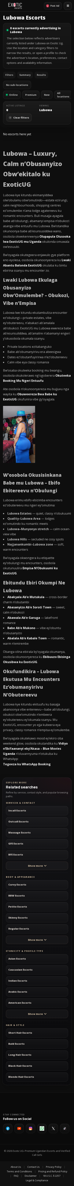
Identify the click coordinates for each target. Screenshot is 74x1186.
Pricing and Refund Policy (52, 1171)
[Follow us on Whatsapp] (42, 1128)
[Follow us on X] (53, 1128)
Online (13, 94)
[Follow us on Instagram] (30, 1128)
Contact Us (33, 1167)
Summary (25, 75)
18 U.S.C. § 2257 (51, 1175)
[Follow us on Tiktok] (64, 1128)
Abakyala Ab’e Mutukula (25, 597)
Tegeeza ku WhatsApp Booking (27, 764)
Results (41, 75)
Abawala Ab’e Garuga (23, 618)
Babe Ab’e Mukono (21, 628)
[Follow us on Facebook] (8, 1128)
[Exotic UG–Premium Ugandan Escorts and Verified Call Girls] (15, 6)
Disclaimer (31, 1175)
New (47, 94)
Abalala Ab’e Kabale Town (27, 638)
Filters (9, 75)
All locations (63, 94)
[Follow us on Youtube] (19, 1128)
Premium (30, 94)
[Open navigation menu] (68, 6)
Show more (35, 865)
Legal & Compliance (37, 1180)
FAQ (16, 1175)
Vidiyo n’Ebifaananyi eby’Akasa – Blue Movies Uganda (35, 748)
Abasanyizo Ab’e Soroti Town (29, 607)
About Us (16, 1167)
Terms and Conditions (19, 1171)
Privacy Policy (53, 1167)
